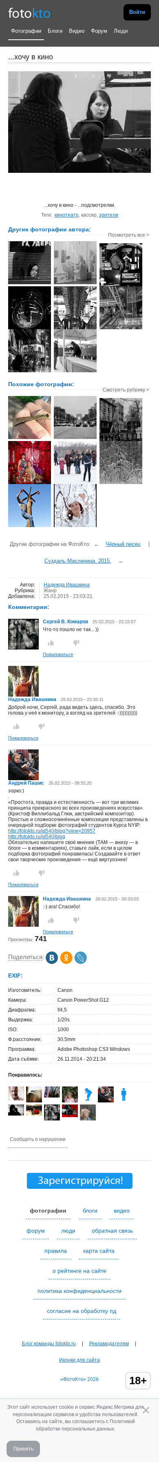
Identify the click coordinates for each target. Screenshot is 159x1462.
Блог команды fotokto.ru (49, 1344)
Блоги (55, 31)
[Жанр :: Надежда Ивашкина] (75, 328)
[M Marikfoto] (34, 1114)
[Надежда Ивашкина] (23, 695)
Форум (99, 31)
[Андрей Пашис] (23, 778)
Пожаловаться (58, 654)
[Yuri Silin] (88, 1101)
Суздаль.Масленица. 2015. (77, 561)
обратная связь (112, 1230)
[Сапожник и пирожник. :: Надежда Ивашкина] (120, 285)
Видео (76, 31)
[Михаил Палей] (16, 1099)
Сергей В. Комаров (65, 622)
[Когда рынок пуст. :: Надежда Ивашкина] (75, 371)
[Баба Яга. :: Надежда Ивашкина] (29, 371)
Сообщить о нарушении (38, 1139)
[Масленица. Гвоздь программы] (29, 526)
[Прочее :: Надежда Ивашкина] (29, 283)
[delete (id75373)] (124, 1101)
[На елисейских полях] (75, 438)
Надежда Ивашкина (67, 585)
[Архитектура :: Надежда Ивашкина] (120, 328)
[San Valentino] (29, 483)
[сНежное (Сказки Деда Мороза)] (75, 526)
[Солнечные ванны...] (29, 438)
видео (122, 1210)
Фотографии (26, 31)
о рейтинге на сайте (79, 1270)
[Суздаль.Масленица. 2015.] (75, 483)
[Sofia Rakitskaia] (52, 1096)
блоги (90, 1210)
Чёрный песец (123, 544)
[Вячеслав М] (70, 1115)
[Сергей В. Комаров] (23, 648)
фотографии (48, 1210)
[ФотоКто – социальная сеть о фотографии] (29, 12)
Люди (121, 31)
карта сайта (99, 1250)
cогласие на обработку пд (81, 1311)
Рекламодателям (109, 1344)
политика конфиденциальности (79, 1291)
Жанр (50, 590)
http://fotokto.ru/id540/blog (36, 837)
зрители (108, 215)
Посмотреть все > (128, 235)
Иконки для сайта (79, 1360)
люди (68, 1230)
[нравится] (51, 643)
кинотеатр (67, 215)
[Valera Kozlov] (16, 1114)
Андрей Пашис (26, 783)
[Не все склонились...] (120, 483)
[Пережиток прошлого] (120, 440)
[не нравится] (76, 643)
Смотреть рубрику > (126, 390)
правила (55, 1250)
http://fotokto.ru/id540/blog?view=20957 (51, 831)
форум (35, 1230)
